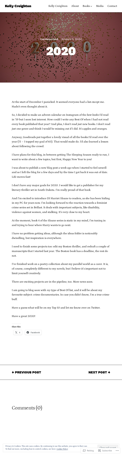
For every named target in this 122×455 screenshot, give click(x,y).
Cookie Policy (62, 449)
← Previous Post (26, 372)
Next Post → (99, 372)
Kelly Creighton (18, 6)
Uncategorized (49, 39)
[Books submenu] (91, 6)
